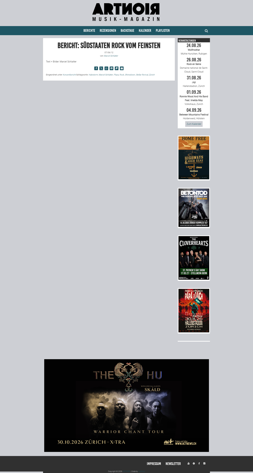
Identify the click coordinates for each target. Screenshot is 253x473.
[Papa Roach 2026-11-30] (193, 331)
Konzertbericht (69, 75)
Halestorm (93, 75)
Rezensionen (108, 30)
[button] (96, 68)
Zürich (152, 75)
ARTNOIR (126, 471)
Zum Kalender (194, 124)
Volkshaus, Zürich (194, 98)
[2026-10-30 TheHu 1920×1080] (126, 451)
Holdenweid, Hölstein (193, 114)
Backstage (127, 30)
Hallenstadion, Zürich (194, 81)
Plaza (116, 75)
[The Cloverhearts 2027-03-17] (193, 278)
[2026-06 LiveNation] (193, 178)
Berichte (89, 30)
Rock (121, 75)
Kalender (145, 30)
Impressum (154, 464)
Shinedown (130, 75)
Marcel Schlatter (106, 75)
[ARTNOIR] (126, 22)
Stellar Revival (142, 75)
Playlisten (163, 30)
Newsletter (173, 464)
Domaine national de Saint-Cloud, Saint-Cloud (194, 65)
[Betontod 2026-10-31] (193, 226)
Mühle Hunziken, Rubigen (194, 49)
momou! (141, 471)
